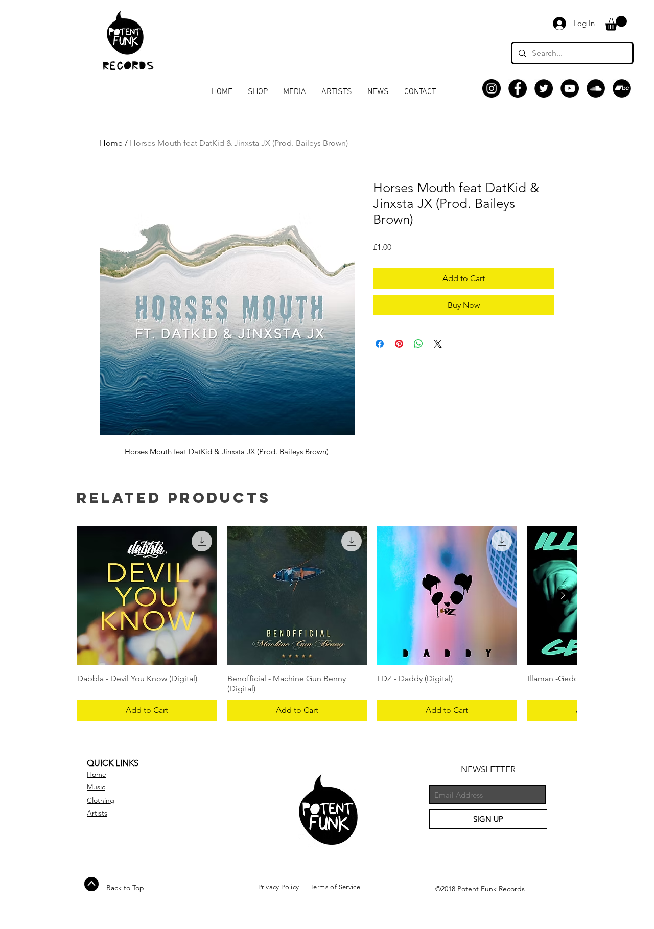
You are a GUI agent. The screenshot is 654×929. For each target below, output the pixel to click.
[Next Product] (563, 595)
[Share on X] (438, 344)
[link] (616, 23)
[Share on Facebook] (379, 344)
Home (111, 143)
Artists (97, 813)
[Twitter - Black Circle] (543, 88)
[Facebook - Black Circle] (517, 88)
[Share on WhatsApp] (418, 344)
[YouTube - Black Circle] (569, 88)
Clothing (100, 800)
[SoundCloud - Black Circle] (596, 88)
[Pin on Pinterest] (399, 344)
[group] (327, 623)
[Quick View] (147, 596)
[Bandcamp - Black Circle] (622, 88)
